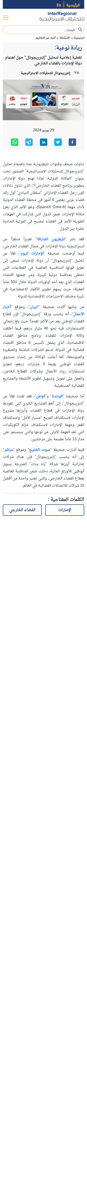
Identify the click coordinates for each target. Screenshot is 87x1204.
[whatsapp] (14, 142)
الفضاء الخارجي (22, 510)
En (59, 4)
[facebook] (72, 142)
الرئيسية (73, 4)
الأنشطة (65, 37)
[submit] (80, 29)
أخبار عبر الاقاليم (45, 37)
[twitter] (58, 142)
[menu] (6, 18)
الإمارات (64, 510)
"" (32, 253)
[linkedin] (43, 142)
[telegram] (29, 142)
